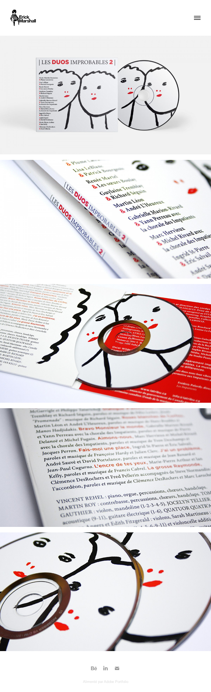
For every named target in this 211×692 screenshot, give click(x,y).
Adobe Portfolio (116, 682)
